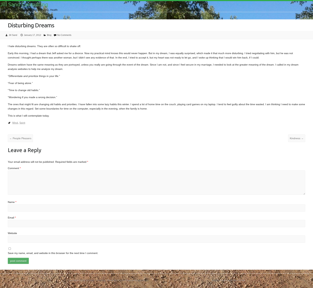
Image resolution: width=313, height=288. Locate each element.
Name (12, 202)
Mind (15, 122)
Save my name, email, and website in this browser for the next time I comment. (53, 253)
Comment (14, 168)
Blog (49, 35)
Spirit (22, 122)
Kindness (297, 138)
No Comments (64, 35)
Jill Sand (13, 35)
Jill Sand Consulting (24, 4)
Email (12, 217)
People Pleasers (20, 138)
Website (12, 233)
